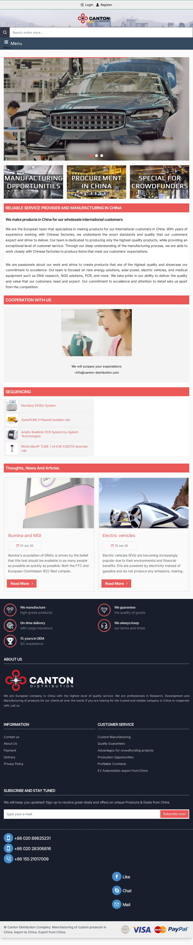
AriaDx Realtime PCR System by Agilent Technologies (49, 434)
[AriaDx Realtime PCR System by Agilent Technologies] (12, 434)
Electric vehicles (119, 535)
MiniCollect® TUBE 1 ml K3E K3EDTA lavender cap (54, 448)
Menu (16, 43)
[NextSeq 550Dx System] (12, 406)
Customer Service (116, 724)
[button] (91, 155)
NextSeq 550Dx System (38, 405)
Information (16, 724)
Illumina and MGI (24, 535)
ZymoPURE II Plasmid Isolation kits (45, 420)
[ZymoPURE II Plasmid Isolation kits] (12, 420)
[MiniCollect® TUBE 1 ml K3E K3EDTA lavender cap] (12, 449)
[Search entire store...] (5, 32)
